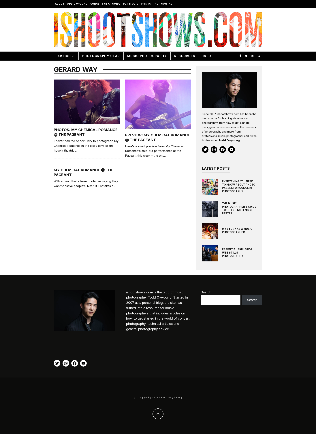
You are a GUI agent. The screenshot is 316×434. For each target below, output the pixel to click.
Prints (146, 3)
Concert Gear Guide (105, 3)
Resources (184, 56)
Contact (167, 3)
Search (206, 292)
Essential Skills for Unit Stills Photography (237, 252)
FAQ (156, 3)
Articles (66, 56)
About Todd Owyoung (71, 3)
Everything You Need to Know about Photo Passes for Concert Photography (238, 186)
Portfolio (130, 3)
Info (207, 56)
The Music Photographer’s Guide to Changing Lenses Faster (239, 208)
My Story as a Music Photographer (237, 230)
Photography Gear (101, 56)
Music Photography (147, 56)
